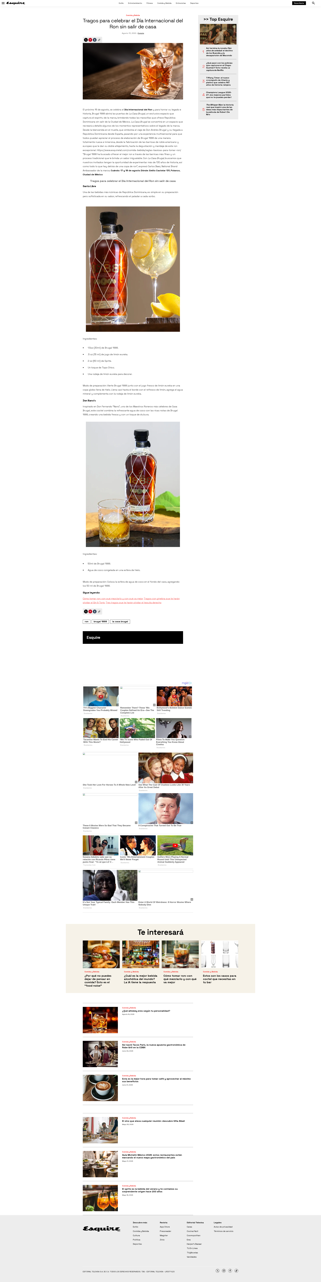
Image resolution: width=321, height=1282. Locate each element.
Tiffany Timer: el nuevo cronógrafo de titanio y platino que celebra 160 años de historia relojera (218, 81)
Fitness (150, 3)
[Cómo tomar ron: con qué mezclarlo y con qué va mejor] (180, 954)
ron (86, 621)
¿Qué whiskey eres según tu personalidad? (146, 1010)
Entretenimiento (135, 3)
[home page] (15, 3)
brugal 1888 (100, 621)
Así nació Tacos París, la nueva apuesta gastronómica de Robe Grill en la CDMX (153, 1046)
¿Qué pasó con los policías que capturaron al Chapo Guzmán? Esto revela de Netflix (219, 66)
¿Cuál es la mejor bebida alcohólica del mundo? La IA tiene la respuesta (140, 979)
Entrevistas (181, 3)
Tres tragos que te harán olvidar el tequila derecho (133, 602)
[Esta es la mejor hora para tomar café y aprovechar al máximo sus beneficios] (100, 1088)
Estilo (121, 3)
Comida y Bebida (164, 3)
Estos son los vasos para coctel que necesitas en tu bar (219, 979)
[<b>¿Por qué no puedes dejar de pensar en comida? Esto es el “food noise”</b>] (101, 954)
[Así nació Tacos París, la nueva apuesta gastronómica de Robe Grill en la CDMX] (100, 1054)
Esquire (141, 33)
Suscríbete (299, 3)
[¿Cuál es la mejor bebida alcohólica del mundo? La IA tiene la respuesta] (140, 954)
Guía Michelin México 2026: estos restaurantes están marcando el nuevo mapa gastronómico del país (152, 1156)
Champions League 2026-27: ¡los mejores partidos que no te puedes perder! (219, 94)
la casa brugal (120, 621)
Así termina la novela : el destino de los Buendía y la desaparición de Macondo (219, 52)
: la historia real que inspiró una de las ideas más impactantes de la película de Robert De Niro (220, 110)
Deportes (194, 3)
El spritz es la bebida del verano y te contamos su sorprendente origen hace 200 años (150, 1190)
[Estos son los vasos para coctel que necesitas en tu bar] (219, 954)
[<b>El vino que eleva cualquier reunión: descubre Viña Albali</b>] (100, 1130)
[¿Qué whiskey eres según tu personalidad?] (100, 1020)
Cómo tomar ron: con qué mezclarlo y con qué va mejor (113, 598)
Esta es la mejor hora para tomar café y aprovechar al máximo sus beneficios (156, 1080)
